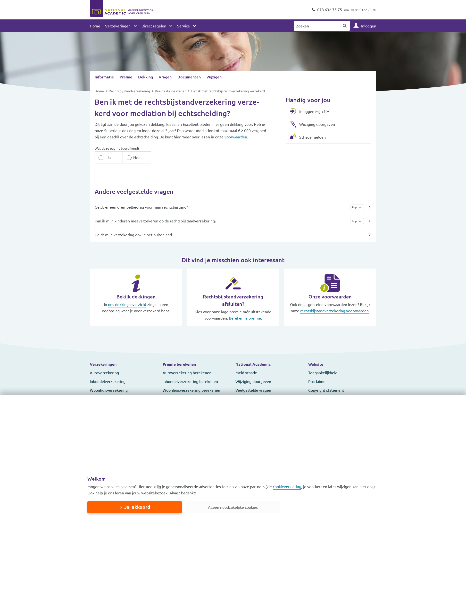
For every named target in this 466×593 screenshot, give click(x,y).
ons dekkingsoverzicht (127, 304)
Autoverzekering (104, 372)
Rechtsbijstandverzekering (130, 91)
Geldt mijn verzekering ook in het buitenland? (134, 234)
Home (95, 25)
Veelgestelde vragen (171, 91)
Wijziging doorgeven (253, 381)
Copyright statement (326, 390)
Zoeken (345, 26)
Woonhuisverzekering (109, 390)
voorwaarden (236, 136)
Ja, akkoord (137, 507)
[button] (124, 364)
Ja (109, 157)
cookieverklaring (287, 486)
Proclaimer (317, 381)
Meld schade (246, 372)
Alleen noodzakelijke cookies (233, 507)
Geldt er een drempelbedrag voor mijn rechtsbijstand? (141, 206)
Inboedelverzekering (107, 381)
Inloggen (368, 25)
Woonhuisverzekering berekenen (191, 390)
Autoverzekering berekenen (187, 372)
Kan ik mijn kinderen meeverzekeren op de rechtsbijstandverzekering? (155, 220)
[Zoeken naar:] (317, 26)
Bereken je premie (245, 317)
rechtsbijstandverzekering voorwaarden (334, 310)
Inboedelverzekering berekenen (190, 381)
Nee (137, 157)
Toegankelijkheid (322, 372)
